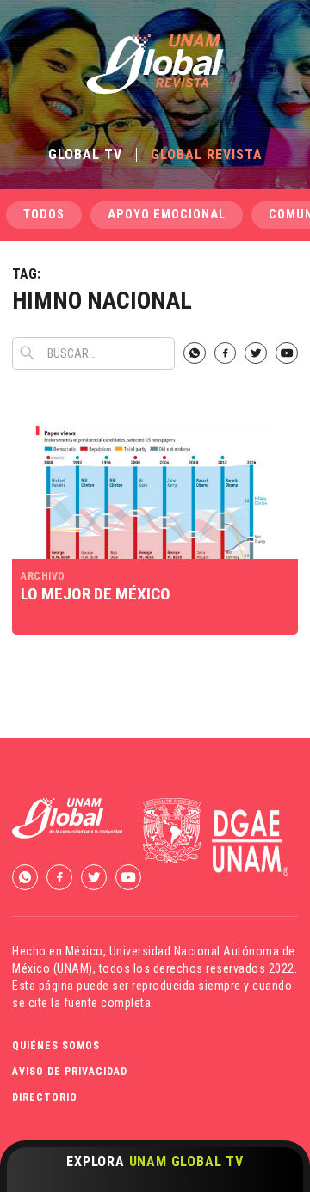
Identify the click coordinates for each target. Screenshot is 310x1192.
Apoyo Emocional (167, 214)
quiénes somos (56, 1046)
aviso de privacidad (69, 1072)
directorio (45, 1097)
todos (44, 214)
